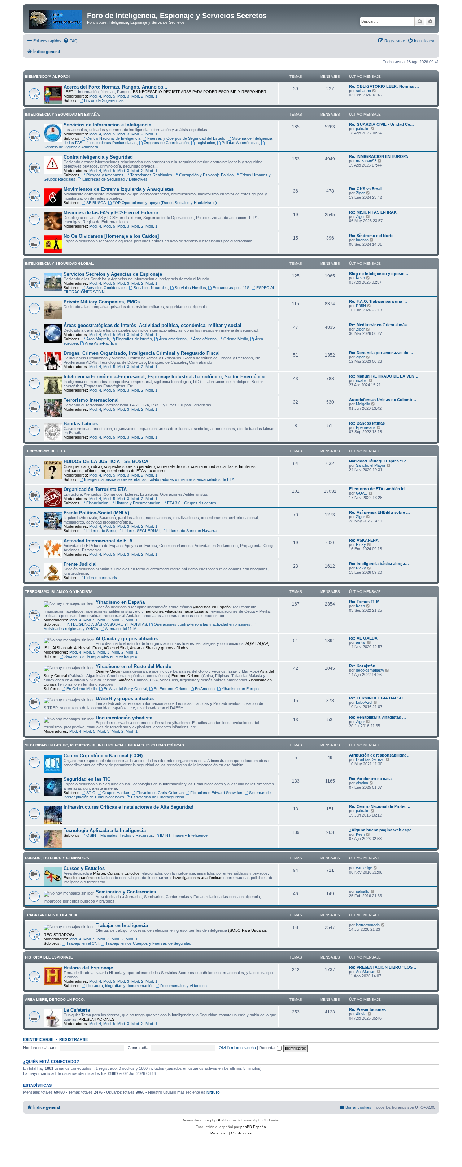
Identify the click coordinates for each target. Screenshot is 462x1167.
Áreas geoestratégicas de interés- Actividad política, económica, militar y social (152, 325)
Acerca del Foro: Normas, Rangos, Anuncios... (115, 87)
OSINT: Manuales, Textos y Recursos (119, 835)
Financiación (97, 503)
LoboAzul (364, 702)
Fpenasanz (366, 427)
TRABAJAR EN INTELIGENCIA (51, 915)
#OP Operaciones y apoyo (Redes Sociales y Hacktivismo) (165, 203)
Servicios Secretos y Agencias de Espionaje (113, 274)
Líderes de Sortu (101, 531)
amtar (361, 642)
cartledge (364, 868)
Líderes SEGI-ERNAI (141, 531)
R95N (361, 305)
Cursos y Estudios (84, 868)
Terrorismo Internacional (91, 400)
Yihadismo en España (120, 602)
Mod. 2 (137, 96)
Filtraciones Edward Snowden (216, 793)
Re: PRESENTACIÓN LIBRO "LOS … (383, 967)
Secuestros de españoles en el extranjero (100, 656)
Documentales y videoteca (183, 985)
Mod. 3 (123, 96)
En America (205, 688)
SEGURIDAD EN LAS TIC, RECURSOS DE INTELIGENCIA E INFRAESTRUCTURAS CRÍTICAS (104, 745)
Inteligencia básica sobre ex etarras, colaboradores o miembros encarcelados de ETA (159, 479)
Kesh (360, 278)
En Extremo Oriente (171, 688)
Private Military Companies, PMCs (102, 302)
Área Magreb (97, 339)
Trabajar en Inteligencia (122, 925)
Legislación (205, 143)
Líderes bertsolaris (100, 578)
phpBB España (253, 1127)
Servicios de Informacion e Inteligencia (107, 125)
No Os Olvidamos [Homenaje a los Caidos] (111, 236)
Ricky (361, 544)
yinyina (362, 783)
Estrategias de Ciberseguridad (157, 797)
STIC (90, 793)
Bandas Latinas (81, 423)
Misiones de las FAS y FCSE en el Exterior (111, 212)
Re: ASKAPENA (364, 540)
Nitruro (213, 1092)
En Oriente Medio (81, 688)
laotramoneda (368, 925)
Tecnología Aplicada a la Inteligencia (105, 830)
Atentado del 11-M (120, 628)
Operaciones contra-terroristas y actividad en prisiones (202, 624)
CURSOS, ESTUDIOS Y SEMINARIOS (57, 858)
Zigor (360, 193)
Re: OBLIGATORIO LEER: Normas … (384, 86)
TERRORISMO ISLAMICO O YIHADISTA (58, 592)
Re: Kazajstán (362, 666)
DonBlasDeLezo (370, 759)
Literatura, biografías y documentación (119, 985)
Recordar (268, 1048)
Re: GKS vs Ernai (365, 188)
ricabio (361, 380)
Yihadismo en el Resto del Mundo (133, 666)
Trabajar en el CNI (82, 943)
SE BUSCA (96, 203)
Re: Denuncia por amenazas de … (381, 352)
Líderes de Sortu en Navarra (191, 531)
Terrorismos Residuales (151, 175)
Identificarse (38, 1039)
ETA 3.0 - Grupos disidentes (191, 503)
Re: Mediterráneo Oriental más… (380, 325)
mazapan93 (366, 161)
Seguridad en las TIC (87, 779)
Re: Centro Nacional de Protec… (379, 806)
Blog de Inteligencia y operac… (378, 273)
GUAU (361, 493)
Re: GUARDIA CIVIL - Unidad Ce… (381, 124)
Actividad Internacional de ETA (98, 540)
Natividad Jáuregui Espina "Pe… (379, 461)
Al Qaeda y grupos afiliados (127, 638)
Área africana (205, 339)
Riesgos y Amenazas (104, 175)
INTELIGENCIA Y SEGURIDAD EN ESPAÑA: (62, 114)
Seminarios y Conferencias (126, 892)
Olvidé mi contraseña (237, 1048)
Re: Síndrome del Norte (371, 235)
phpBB (216, 1120)
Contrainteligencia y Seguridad (98, 157)
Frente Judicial (80, 564)
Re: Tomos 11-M (364, 601)
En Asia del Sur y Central (125, 688)
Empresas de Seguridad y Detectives (115, 179)
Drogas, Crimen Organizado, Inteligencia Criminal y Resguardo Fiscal (142, 353)
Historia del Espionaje (88, 967)
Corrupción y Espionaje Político (206, 175)
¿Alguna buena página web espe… (382, 830)
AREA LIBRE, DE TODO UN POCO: (55, 1000)
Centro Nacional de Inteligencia (113, 138)
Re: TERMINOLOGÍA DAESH (376, 698)
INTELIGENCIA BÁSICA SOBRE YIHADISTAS (106, 624)
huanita (362, 240)
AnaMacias (365, 971)
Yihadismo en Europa (240, 688)
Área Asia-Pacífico (101, 343)
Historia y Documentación (137, 503)
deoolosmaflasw (370, 670)
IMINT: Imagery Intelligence (184, 835)
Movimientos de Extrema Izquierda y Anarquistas (119, 189)
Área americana (173, 339)
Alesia (361, 1014)
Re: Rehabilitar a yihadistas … (377, 717)
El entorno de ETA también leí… (379, 489)
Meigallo (363, 404)
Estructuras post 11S (231, 287)
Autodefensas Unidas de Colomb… (382, 399)
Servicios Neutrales (151, 287)
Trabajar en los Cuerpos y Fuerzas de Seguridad (148, 943)
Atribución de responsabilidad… (380, 755)
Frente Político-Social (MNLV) (96, 513)
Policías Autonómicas (240, 143)
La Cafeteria (77, 1010)
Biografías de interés (134, 339)
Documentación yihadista (124, 717)
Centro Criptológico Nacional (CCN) (103, 755)
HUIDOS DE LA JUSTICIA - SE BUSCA (106, 461)
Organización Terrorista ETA (95, 489)
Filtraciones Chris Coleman (160, 793)
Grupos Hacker (116, 793)
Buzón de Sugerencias (104, 100)
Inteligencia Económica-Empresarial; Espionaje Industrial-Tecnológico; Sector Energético (164, 376)
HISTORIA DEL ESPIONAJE (49, 957)
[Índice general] (56, 17)
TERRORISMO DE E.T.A (45, 451)
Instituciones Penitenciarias (113, 143)
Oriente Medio (235, 339)
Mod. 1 (151, 96)
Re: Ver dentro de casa (370, 778)
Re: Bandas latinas (367, 423)
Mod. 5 (109, 96)
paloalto (362, 128)
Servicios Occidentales (106, 287)
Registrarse (73, 1039)
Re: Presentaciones (367, 1009)
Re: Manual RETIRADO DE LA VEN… (383, 376)
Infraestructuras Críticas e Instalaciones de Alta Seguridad (128, 807)
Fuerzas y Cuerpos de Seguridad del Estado (186, 138)
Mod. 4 (95, 96)
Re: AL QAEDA (363, 638)
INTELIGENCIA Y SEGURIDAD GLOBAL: (59, 264)
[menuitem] (70, 40)
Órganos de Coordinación (166, 143)
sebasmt (363, 91)
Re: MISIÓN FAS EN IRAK (373, 212)
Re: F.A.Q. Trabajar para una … (378, 301)
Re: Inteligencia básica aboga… (379, 563)
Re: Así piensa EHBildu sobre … (379, 512)
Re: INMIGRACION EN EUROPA (378, 156)
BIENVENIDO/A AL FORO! (47, 76)
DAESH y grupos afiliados (125, 698)
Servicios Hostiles (190, 287)
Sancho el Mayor (370, 465)
